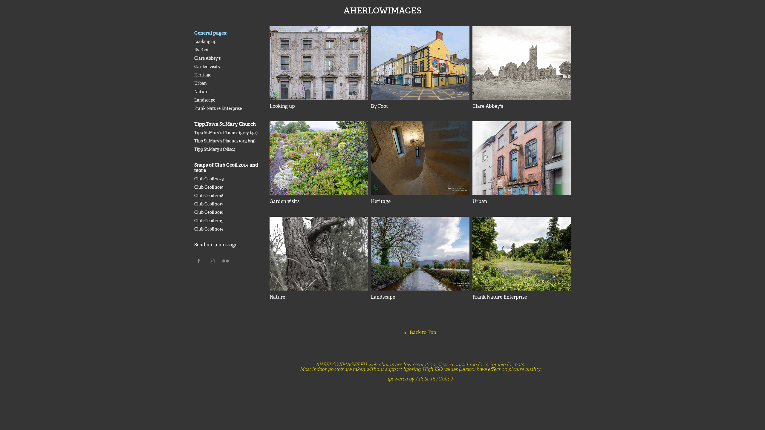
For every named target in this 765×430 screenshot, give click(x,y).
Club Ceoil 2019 (209, 187)
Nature (201, 91)
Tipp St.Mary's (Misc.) (214, 149)
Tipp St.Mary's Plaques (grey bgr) (226, 132)
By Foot (201, 50)
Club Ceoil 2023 (209, 179)
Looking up (205, 41)
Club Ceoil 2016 (208, 212)
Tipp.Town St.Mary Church (225, 124)
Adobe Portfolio (432, 379)
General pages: (210, 33)
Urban (200, 83)
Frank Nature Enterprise (218, 108)
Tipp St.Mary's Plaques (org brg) (224, 141)
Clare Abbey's (207, 58)
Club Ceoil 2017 (208, 204)
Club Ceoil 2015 (208, 220)
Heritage (202, 75)
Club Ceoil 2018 (208, 195)
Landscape (204, 100)
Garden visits (207, 66)
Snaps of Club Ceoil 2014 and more (226, 167)
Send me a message (215, 245)
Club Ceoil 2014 (208, 229)
